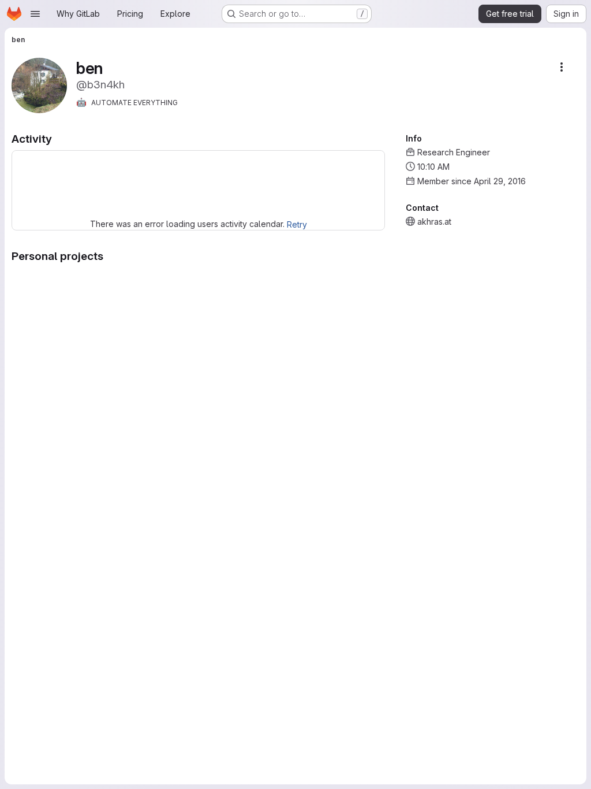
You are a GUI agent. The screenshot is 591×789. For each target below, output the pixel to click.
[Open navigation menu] (35, 14)
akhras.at (434, 221)
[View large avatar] (39, 85)
